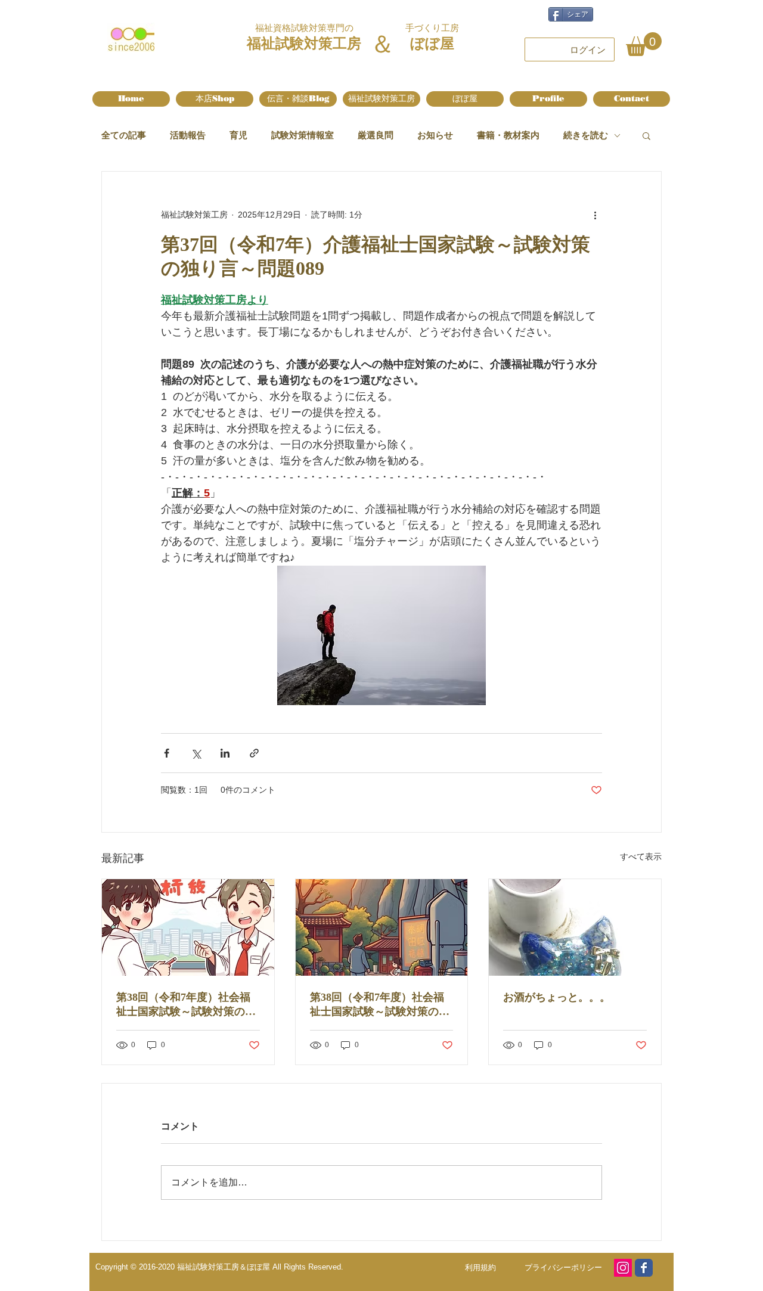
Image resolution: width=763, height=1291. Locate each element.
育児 (238, 135)
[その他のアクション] (595, 214)
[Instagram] (623, 1268)
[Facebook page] (644, 1268)
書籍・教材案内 (508, 135)
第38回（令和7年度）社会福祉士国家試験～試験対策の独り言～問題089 (379, 1005)
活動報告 (188, 135)
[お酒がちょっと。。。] (575, 927)
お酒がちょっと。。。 (556, 997)
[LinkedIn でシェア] (225, 753)
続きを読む (585, 135)
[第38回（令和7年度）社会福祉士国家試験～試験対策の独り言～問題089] (382, 927)
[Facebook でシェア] (166, 753)
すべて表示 (641, 856)
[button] (644, 44)
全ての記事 (123, 135)
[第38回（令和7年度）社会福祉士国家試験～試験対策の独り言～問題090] (188, 927)
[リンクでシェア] (254, 753)
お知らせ (435, 135)
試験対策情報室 (302, 135)
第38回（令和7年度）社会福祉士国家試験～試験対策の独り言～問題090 (186, 1005)
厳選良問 (375, 135)
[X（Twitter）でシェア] (195, 753)
